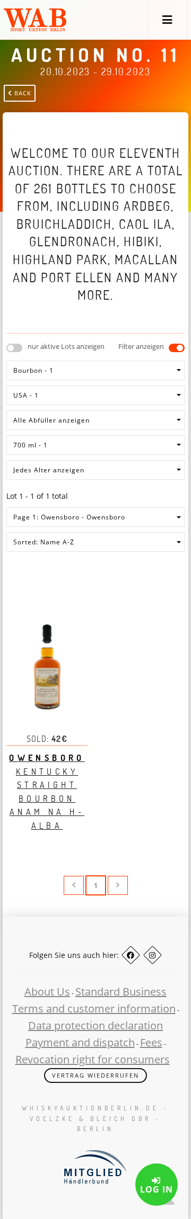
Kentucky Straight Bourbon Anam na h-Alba (47, 791)
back (21, 93)
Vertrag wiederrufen (95, 1075)
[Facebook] (130, 955)
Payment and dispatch (80, 1042)
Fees (151, 1042)
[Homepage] (35, 20)
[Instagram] (152, 955)
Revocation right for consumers (92, 1059)
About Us (47, 991)
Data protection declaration (95, 1025)
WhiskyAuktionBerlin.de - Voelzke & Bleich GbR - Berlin (95, 1118)
